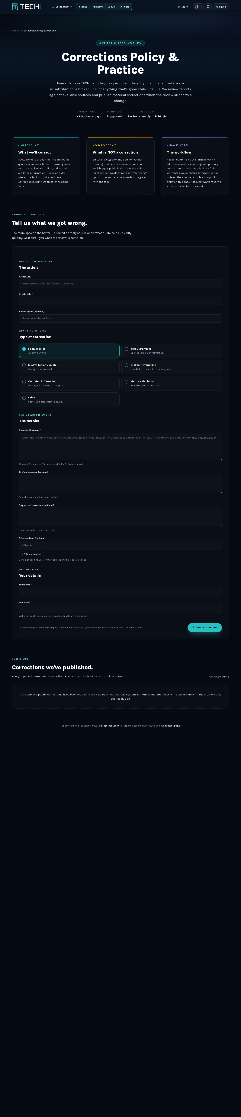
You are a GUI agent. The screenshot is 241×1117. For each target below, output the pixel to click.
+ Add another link (31, 554)
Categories (62, 6)
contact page (172, 725)
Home (15, 30)
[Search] (208, 6)
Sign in (223, 6)
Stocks (83, 6)
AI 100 (111, 6)
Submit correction (205, 627)
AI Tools (124, 6)
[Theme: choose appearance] (198, 6)
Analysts (98, 6)
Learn (185, 6)
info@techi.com (110, 725)
